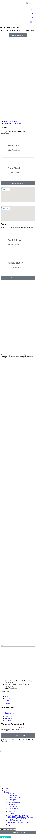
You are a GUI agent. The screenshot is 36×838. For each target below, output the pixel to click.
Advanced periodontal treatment (18, 815)
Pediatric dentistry (13, 808)
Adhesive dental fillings (15, 820)
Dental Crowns (13, 801)
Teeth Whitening (13, 794)
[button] (18, 35)
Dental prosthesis (13, 799)
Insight (6, 824)
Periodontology (13, 806)
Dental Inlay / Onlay (14, 797)
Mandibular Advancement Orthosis (19, 822)
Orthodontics (12, 813)
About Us (7, 790)
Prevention (11, 804)
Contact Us (7, 826)
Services (6, 792)
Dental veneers (12, 795)
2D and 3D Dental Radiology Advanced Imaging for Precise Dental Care (21, 818)
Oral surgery (12, 811)
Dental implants (13, 810)
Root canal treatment (14, 803)
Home (6, 788)
